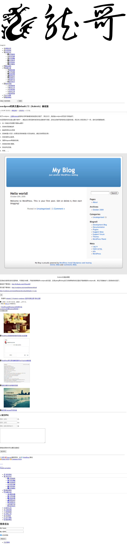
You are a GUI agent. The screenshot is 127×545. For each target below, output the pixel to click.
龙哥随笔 (12, 54)
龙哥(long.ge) (6, 457)
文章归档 (12, 89)
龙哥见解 (12, 56)
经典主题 (31, 298)
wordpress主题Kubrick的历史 (9, 309)
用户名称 (3, 528)
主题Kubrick (14, 116)
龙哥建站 (12, 64)
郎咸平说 (12, 79)
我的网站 (8, 97)
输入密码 (3, 531)
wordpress (21, 298)
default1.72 (9, 298)
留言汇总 (12, 87)
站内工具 (12, 91)
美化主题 (37, 298)
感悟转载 (12, 70)
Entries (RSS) (5, 459)
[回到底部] (63, 465)
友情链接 (12, 85)
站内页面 (9, 83)
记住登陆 (5, 535)
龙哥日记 (8, 52)
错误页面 (12, 93)
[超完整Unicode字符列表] (17, 407)
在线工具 (8, 513)
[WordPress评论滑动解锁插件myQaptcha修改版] (17, 357)
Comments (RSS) (16, 459)
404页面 (8, 515)
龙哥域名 (12, 62)
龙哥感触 (12, 58)
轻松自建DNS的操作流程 (9, 385)
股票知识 (12, 76)
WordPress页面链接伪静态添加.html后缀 (14, 335)
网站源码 (8, 66)
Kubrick (15, 298)
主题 (26, 298)
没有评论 (21, 110)
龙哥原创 (8, 50)
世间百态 (12, 81)
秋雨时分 (12, 77)
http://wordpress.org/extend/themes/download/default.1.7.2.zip (18, 291)
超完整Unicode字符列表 (9, 410)
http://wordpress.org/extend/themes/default (24, 287)
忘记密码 (7, 542)
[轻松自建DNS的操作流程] (17, 382)
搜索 (20, 101)
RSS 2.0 (7, 303)
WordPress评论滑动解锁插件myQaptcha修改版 (16, 360)
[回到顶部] (63, 463)
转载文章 (8, 68)
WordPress (26, 457)
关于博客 (8, 95)
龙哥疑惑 (12, 60)
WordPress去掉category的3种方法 (11, 307)
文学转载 (12, 72)
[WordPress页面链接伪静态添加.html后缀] (17, 332)
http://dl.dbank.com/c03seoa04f (21, 284)
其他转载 (12, 74)
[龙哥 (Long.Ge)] (63, 22)
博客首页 (8, 48)
